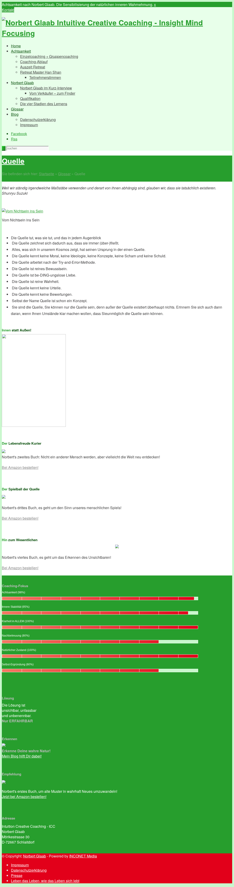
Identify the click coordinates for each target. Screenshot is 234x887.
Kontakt (8, 9)
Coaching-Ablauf (34, 61)
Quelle (13, 161)
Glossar (17, 109)
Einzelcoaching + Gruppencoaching (49, 56)
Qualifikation (30, 98)
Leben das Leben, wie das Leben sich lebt (45, 880)
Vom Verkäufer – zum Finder (52, 93)
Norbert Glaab (22, 82)
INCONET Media (83, 856)
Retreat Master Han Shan (40, 72)
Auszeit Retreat (32, 67)
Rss (14, 139)
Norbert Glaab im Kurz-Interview (46, 88)
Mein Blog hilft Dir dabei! (22, 756)
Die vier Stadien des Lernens (43, 103)
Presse (16, 875)
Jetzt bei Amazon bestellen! (24, 796)
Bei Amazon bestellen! (20, 467)
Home (16, 45)
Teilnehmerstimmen (45, 77)
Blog (15, 114)
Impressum (29, 124)
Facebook (19, 133)
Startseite (46, 173)
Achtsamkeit (21, 51)
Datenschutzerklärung (38, 119)
